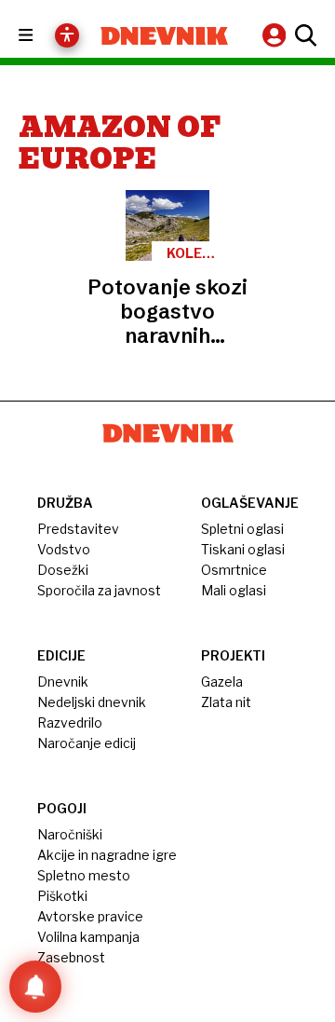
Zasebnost (71, 957)
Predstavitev (78, 529)
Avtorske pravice (90, 916)
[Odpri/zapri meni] (42, 36)
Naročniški (69, 834)
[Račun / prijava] (276, 35)
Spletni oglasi (242, 529)
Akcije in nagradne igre (107, 855)
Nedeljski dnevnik (91, 702)
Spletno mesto (83, 875)
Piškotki (62, 896)
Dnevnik (62, 681)
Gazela (222, 681)
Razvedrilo (69, 722)
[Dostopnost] (67, 35)
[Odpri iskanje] (303, 35)
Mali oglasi (233, 590)
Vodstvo (63, 549)
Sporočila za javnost (99, 590)
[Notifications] (35, 987)
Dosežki (62, 570)
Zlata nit (226, 702)
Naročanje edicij (86, 743)
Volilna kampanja (88, 937)
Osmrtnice (234, 570)
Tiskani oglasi (243, 549)
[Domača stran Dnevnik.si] (164, 36)
